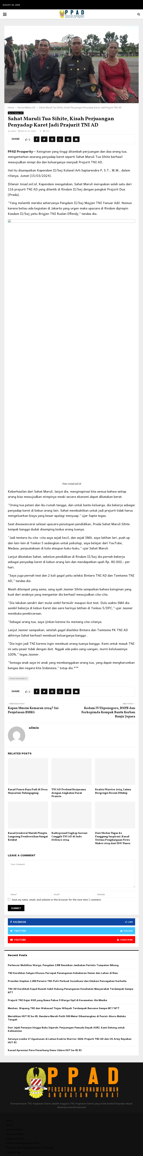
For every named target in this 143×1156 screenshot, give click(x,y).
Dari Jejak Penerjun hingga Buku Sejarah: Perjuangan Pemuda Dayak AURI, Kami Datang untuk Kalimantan (66, 1029)
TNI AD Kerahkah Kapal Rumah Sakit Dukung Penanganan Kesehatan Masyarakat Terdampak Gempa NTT (70, 990)
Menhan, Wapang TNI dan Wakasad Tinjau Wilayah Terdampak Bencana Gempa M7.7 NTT (63, 1008)
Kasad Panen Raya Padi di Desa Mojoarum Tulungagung (27, 791)
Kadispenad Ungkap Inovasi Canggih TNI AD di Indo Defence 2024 (69, 836)
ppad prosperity (18, 678)
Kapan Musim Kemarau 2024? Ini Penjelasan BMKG (33, 710)
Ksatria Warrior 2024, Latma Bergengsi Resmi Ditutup (113, 791)
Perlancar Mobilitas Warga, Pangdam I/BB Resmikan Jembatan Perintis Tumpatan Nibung (63, 965)
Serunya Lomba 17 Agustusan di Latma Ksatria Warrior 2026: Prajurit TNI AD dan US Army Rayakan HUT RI (69, 1040)
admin (13, 131)
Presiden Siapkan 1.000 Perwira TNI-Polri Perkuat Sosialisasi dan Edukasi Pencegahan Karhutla (67, 981)
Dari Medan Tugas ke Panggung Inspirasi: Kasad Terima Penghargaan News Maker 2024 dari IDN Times (112, 838)
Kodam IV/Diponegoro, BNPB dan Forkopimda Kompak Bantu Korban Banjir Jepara (108, 712)
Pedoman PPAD (15, 1134)
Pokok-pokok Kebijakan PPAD (22, 1143)
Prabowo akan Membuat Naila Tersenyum (30, 1147)
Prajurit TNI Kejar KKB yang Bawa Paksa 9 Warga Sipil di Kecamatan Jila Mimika (57, 1000)
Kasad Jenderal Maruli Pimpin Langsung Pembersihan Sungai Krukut (28, 836)
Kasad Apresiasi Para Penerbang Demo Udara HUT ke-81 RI (45, 1050)
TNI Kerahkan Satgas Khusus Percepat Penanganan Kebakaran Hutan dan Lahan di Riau (63, 973)
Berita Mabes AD (16, 113)
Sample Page (13, 1152)
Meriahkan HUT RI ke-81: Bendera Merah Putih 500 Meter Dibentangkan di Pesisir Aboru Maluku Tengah (67, 1017)
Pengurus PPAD (15, 1138)
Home (9, 1120)
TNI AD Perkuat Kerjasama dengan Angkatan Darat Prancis (68, 793)
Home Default (14, 1129)
